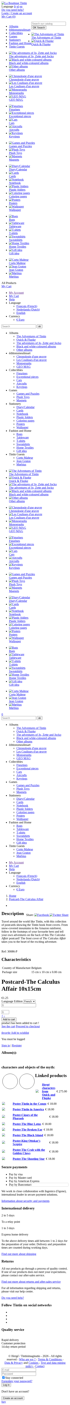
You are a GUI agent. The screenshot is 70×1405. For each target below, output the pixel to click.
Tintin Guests (17, 46)
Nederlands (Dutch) (28, 309)
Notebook (22, 413)
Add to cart (9, 1019)
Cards (19, 410)
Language (7, 6)
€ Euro (20, 319)
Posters (20, 424)
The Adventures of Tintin (31, 336)
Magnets (21, 400)
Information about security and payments (25, 1201)
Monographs (23, 363)
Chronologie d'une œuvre (31, 356)
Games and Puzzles (27, 393)
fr (15, 6)
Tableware (22, 437)
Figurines (21, 373)
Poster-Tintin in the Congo (29, 1103)
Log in (6, 1384)
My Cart (6, 286)
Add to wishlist (15, 1032)
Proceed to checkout (28, 1026)
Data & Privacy (13, 1362)
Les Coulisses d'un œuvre (31, 360)
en (21, 6)
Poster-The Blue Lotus (27, 1124)
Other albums (24, 349)
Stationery (15, 39)
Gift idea (21, 451)
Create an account (13, 1398)
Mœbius (21, 464)
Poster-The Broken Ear (27, 1129)
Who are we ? (27, 1359)
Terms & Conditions (50, 1359)
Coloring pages (25, 420)
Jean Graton (23, 461)
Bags (19, 434)
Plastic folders (24, 417)
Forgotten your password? (16, 1381)
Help (12, 299)
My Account (16, 292)
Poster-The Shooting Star (29, 1158)
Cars (19, 380)
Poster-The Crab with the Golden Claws (29, 1151)
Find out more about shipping (18, 1254)
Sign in (5, 1045)
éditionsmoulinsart (19, 29)
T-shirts (20, 440)
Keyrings (21, 386)
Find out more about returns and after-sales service (31, 1281)
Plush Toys (22, 397)
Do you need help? (12, 9)
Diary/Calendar (25, 407)
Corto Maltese (24, 457)
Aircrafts (21, 383)
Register (17, 1045)
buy (3, 1401)
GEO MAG (23, 366)
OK (39, 27)
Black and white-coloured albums (36, 346)
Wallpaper (22, 427)
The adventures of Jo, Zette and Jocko (38, 343)
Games (13, 36)
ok (39, 326)
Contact (39, 1366)
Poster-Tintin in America (28, 1109)
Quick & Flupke (26, 339)
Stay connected (14, 1377)
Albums (13, 26)
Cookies (34, 1362)
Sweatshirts (23, 444)
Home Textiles (25, 447)
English (20, 312)
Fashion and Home (20, 43)
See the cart (8, 1026)
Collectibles (16, 33)
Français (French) (26, 306)
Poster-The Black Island (28, 1135)
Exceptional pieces (27, 376)
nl (18, 6)
